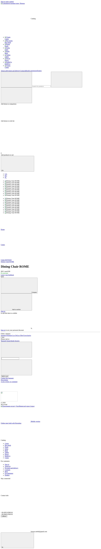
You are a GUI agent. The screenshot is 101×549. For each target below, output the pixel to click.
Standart (3, 335)
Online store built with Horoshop (11, 423)
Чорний (3, 341)
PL (6, 177)
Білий (13, 341)
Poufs (6, 447)
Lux (13, 335)
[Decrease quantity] (16, 349)
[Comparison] (16, 95)
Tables (7, 452)
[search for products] (16, 79)
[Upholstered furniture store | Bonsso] (9, 401)
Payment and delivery (13, 71)
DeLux (17, 335)
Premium (9, 335)
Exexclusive (27, 335)
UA (6, 174)
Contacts (22, 71)
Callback (4, 516)
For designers (33, 71)
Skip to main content (7, 1)
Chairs (7, 443)
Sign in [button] (3, 311)
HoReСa (7, 456)
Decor (7, 454)
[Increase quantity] (16, 367)
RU (6, 176)
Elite (21, 335)
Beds (6, 451)
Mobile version (35, 421)
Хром (8, 341)
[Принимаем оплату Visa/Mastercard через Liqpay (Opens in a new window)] (18, 406)
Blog (27, 71)
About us (4, 71)
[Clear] (66, 79)
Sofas (6, 449)
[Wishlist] (50, 112)
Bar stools (8, 445)
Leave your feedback (7, 275)
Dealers (39, 71)
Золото (17, 341)
